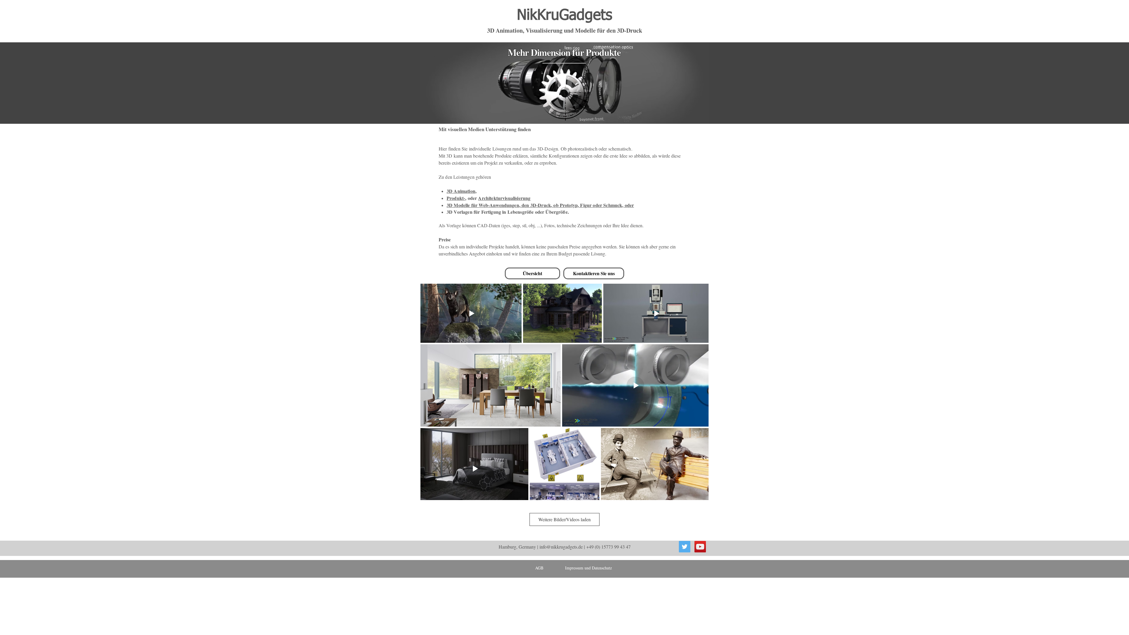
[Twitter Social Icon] (684, 546)
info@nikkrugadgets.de (561, 547)
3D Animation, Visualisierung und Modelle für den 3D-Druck (564, 30)
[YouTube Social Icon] (700, 546)
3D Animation (461, 191)
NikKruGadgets (564, 15)
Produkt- (456, 198)
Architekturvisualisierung (504, 198)
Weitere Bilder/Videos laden (564, 519)
